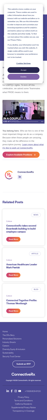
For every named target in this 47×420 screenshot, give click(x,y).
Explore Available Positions (19, 155)
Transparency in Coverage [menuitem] (23, 410)
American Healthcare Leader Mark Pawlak (21, 266)
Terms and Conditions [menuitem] (23, 400)
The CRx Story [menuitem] (9, 335)
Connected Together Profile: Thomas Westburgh (21, 302)
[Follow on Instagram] (15, 391)
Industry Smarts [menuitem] (9, 342)
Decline (23, 77)
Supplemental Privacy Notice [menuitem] (23, 407)
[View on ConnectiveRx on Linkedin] (20, 177)
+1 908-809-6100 (33, 391)
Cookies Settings (23, 63)
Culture (9, 221)
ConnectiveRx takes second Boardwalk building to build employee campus (21, 228)
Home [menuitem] (5, 331)
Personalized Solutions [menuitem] (12, 338)
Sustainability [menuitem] (8, 352)
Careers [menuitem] (6, 345)
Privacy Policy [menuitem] (23, 397)
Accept (23, 70)
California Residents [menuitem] (23, 403)
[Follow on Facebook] (11, 391)
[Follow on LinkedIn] (7, 391)
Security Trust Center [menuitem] (11, 356)
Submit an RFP (23, 364)
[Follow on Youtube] (19, 391)
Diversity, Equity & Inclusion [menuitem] (14, 349)
